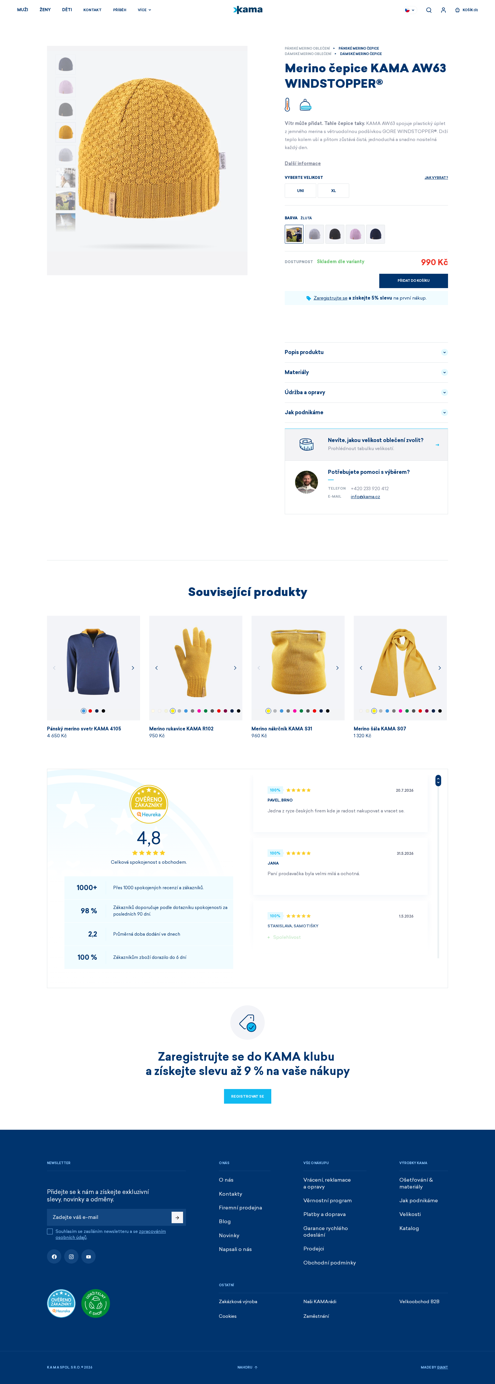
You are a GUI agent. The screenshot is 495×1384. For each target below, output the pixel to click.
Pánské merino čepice (359, 48)
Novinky (229, 1235)
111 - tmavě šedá (192, 711)
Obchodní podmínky (329, 1263)
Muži (22, 9)
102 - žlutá (172, 711)
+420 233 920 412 (370, 488)
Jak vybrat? (436, 178)
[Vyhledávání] (429, 10)
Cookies (228, 1316)
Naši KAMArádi (319, 1301)
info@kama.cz (365, 496)
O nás (226, 1180)
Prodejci (313, 1249)
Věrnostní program (327, 1200)
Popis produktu (304, 352)
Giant (442, 1367)
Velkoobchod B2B (419, 1301)
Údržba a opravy (305, 392)
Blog (225, 1221)
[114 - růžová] (355, 234)
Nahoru (245, 1367)
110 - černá (103, 711)
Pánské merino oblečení (307, 48)
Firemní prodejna (240, 1208)
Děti (67, 9)
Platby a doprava (324, 1214)
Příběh (119, 10)
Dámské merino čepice (361, 54)
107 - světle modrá (83, 711)
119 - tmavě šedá (212, 711)
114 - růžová (199, 711)
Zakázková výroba (238, 1301)
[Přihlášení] (443, 10)
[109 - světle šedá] (314, 234)
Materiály (297, 372)
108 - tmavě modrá (97, 711)
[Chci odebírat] (177, 1217)
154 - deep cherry (225, 711)
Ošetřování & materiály (416, 1183)
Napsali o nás (235, 1249)
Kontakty (230, 1194)
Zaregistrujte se (330, 298)
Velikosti (410, 1214)
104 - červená (90, 711)
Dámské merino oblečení (308, 54)
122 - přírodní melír (166, 711)
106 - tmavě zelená (205, 711)
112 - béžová (153, 711)
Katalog (409, 1228)
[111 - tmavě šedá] (334, 234)
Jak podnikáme (304, 412)
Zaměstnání (316, 1316)
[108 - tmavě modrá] (375, 234)
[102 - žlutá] (294, 234)
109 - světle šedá (179, 711)
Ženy (45, 9)
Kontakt (92, 10)
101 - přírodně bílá (159, 711)
